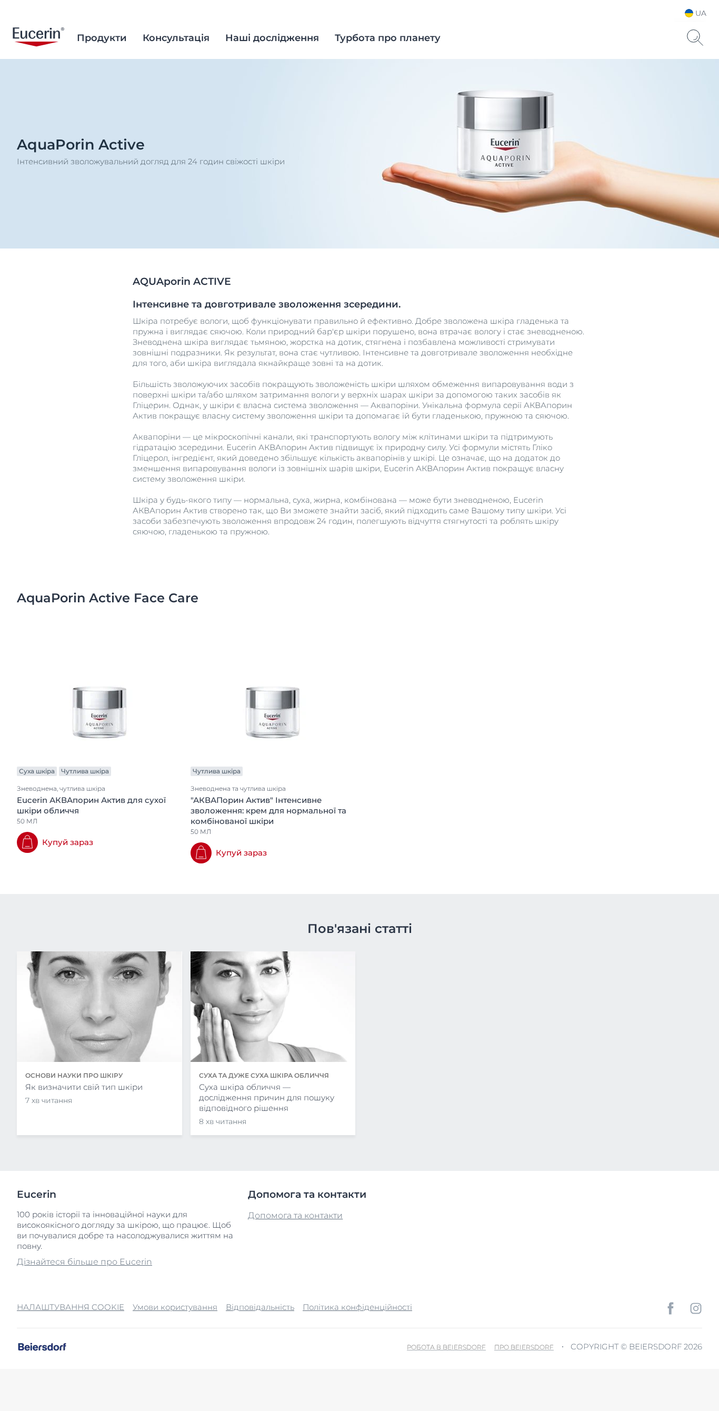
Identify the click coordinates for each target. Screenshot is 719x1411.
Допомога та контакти (295, 1215)
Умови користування (175, 1307)
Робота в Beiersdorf (446, 1347)
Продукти (102, 38)
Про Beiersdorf (524, 1347)
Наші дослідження (272, 38)
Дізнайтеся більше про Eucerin (84, 1262)
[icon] (670, 1308)
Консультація (176, 38)
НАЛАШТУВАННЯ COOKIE (70, 1307)
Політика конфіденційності (357, 1307)
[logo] (38, 37)
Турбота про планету (388, 38)
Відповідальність (260, 1307)
